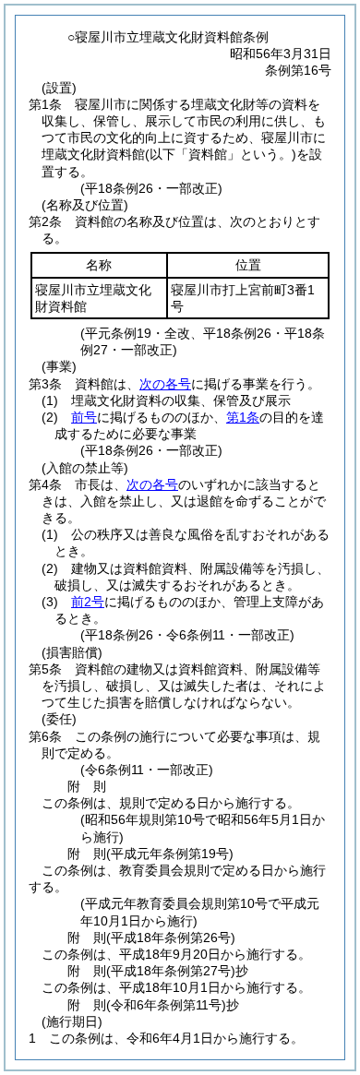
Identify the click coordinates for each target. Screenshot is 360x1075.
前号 (84, 417)
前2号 (87, 601)
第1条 (242, 417)
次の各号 (165, 383)
